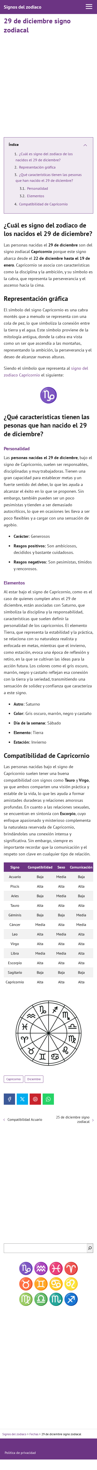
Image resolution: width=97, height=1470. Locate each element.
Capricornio (13, 1079)
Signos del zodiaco (22, 7)
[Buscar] (90, 1248)
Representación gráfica (37, 167)
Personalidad (37, 188)
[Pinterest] (35, 1099)
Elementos (35, 195)
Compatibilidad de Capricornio (43, 204)
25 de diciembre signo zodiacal (72, 1119)
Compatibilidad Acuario (25, 1119)
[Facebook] (9, 1099)
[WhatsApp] (48, 1099)
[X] (22, 1099)
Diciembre (34, 1079)
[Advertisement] (48, 83)
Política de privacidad (20, 1453)
